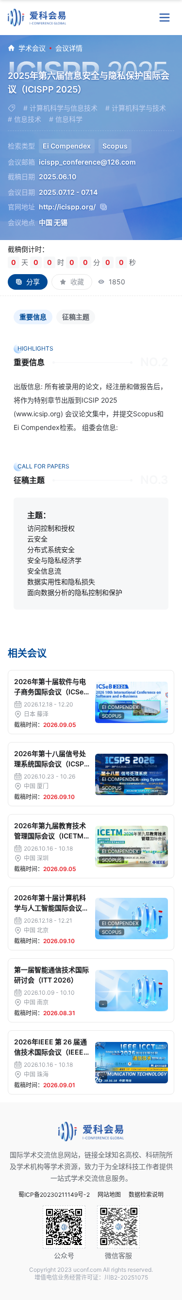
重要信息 (33, 317)
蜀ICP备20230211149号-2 (54, 1195)
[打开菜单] (164, 17)
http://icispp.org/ (67, 207)
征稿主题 (75, 317)
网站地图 (109, 1195)
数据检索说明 (146, 1195)
